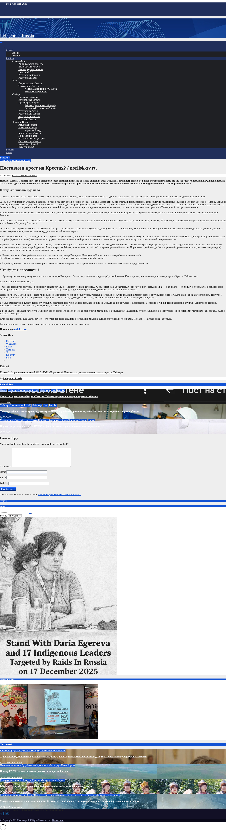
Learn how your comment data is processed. (59, 494)
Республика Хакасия (29, 116)
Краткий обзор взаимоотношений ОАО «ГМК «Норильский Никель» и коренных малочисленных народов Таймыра (61, 372)
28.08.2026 (6, 777)
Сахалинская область (29, 141)
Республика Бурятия (29, 113)
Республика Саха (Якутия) (32, 138)
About (15, 52)
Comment (5, 466)
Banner (4, 750)
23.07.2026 (5, 402)
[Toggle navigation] (1, 42)
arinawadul (17, 762)
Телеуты (27, 780)
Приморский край (28, 136)
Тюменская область (28, 86)
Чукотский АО (26, 147)
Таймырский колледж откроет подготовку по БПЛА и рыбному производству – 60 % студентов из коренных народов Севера (69, 411)
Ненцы (3, 390)
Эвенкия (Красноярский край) (40, 108)
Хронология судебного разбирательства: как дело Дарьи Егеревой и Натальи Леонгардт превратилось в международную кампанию (73, 756)
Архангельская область (30, 64)
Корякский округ (34, 130)
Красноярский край (28, 102)
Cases (9, 152)
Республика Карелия (29, 75)
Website (4, 483)
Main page (45, 390)
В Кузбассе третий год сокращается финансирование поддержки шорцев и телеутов (46, 786)
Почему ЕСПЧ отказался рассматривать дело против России (34, 771)
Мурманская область (11, 420)
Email (3, 477)
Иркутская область (28, 97)
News (53, 390)
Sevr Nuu (60, 750)
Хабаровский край (28, 144)
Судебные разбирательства (36, 765)
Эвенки (61, 795)
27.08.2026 (6, 792)
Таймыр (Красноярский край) (40, 105)
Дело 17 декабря (22, 750)
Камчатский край (27, 127)
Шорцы (36, 780)
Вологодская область (29, 66)
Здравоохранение (17, 795)
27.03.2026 (5, 432)
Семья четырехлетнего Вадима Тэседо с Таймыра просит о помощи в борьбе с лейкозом (49, 396)
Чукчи (45, 795)
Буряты (4, 795)
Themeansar (57, 820)
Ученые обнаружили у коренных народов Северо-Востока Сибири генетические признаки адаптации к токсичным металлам (69, 801)
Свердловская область (30, 83)
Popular (61, 390)
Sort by (4, 515)
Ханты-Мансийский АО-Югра (41, 88)
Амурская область (27, 124)
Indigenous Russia (17, 35)
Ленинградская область (30, 69)
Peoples (10, 149)
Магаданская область (29, 133)
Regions (10, 58)
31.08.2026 (6, 762)
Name (3, 472)
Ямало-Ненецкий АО (36, 91)
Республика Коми (27, 77)
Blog (10, 750)
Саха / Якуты (34, 795)
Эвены (70, 795)
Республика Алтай (28, 111)
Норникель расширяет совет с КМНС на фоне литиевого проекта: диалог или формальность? (52, 426)
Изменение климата (11, 765)
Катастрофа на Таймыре (24, 175)
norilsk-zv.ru (20, 329)
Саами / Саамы (30, 420)
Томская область (27, 119)
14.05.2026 (5, 417)
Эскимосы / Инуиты (85, 795)
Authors (16, 55)
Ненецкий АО (25, 72)
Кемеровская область (29, 100)
